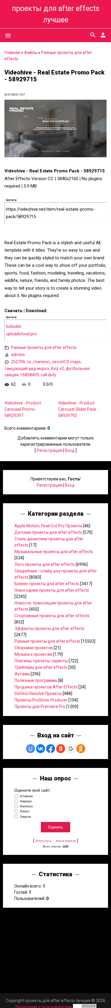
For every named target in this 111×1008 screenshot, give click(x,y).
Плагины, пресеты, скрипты (41, 660)
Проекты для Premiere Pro (40, 706)
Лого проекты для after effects (45, 564)
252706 (18, 361)
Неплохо (26, 806)
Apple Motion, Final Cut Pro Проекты (48, 525)
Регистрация (49, 450)
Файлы (30, 52)
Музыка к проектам (33, 654)
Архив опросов (66, 840)
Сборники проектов (34, 647)
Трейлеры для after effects (41, 667)
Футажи (22, 674)
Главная (12, 52)
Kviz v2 (57, 368)
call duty (48, 374)
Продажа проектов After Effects (46, 687)
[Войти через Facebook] (50, 748)
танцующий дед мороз (26, 368)
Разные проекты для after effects (44, 347)
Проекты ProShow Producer (41, 700)
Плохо (24, 811)
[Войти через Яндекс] (60, 748)
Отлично (26, 796)
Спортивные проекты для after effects (52, 615)
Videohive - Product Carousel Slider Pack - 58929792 (78, 409)
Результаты (44, 840)
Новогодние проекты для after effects (52, 590)
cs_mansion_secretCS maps (54, 361)
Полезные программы (36, 680)
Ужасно (25, 816)
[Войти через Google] (70, 748)
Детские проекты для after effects (48, 532)
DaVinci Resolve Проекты (38, 693)
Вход (70, 450)
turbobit (13, 326)
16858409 (29, 374)
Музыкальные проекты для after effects (54, 551)
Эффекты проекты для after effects (49, 628)
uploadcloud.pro (21, 333)
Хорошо (26, 801)
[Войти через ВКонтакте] (40, 748)
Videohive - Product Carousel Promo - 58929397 (22, 409)
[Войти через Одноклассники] (80, 748)
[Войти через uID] (30, 748)
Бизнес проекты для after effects (47, 583)
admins (18, 354)
